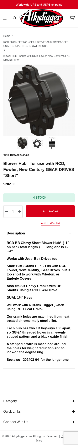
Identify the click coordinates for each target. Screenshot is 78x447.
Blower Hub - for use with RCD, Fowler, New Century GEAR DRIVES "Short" (36, 58)
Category (10, 401)
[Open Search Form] (15, 18)
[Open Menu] (5, 18)
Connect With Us (15, 422)
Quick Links (12, 411)
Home (6, 36)
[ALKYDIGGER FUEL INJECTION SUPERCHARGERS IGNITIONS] (41, 18)
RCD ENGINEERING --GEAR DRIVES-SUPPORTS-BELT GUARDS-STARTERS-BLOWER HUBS (35, 44)
